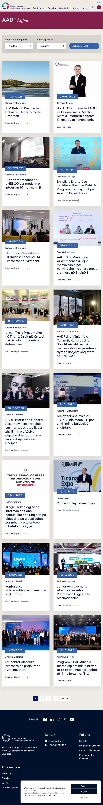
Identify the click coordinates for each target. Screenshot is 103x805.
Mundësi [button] (63, 8)
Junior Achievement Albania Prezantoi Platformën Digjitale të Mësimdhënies (73, 592)
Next (65, 698)
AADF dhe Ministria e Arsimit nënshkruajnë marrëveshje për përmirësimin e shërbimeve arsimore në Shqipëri (77, 265)
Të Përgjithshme (65, 103)
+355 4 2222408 (57, 745)
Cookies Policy (51, 795)
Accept (84, 786)
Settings (84, 797)
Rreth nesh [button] (38, 8)
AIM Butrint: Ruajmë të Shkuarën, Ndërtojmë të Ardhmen (23, 112)
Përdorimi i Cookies (89, 750)
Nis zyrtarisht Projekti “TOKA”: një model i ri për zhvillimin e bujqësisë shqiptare (75, 421)
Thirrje (5, 778)
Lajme (75, 8)
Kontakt (85, 8)
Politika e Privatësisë (90, 746)
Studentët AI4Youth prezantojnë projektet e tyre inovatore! (23, 665)
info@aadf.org (56, 741)
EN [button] (99, 7)
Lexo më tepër (12, 123)
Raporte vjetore (10, 788)
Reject (84, 792)
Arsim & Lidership (66, 176)
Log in (98, 2)
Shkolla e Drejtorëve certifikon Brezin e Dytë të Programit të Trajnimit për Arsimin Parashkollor (76, 187)
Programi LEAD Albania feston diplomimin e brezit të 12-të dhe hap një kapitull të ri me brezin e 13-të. (77, 667)
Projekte (52, 8)
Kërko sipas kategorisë (16, 40)
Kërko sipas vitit (45, 40)
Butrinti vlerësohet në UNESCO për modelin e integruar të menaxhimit (23, 183)
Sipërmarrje (63, 498)
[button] (94, 7)
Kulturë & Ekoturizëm (15, 103)
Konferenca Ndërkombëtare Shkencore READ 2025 (25, 590)
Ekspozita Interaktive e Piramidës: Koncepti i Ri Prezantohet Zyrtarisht (22, 257)
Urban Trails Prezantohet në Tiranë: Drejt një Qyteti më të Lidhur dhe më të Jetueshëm (24, 338)
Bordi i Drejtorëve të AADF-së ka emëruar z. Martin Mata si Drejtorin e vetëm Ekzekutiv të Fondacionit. (77, 114)
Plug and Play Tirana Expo (76, 503)
